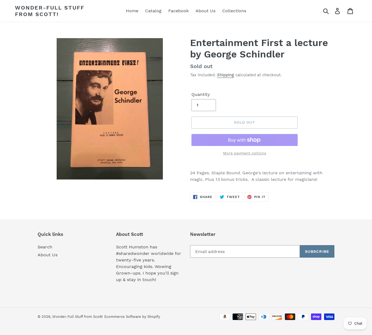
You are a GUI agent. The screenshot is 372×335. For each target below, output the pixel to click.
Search (45, 246)
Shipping (225, 74)
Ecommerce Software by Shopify (132, 317)
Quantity (200, 94)
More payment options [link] (244, 153)
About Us (47, 254)
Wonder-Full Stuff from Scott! (49, 10)
